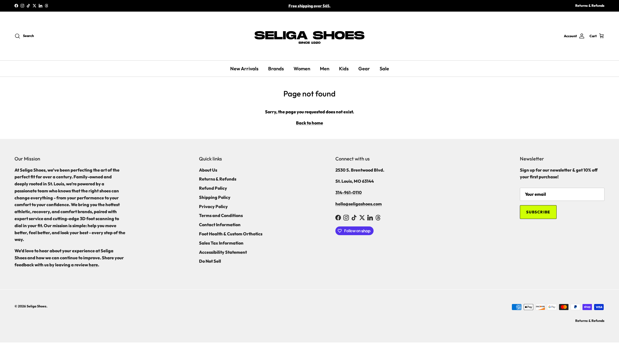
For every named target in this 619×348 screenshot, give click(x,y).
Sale (384, 68)
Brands (276, 68)
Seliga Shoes (36, 306)
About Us (208, 170)
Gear (364, 68)
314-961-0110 (348, 192)
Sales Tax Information (221, 243)
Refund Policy (213, 188)
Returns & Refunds (589, 5)
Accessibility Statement (223, 252)
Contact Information (220, 224)
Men (324, 68)
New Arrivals (244, 68)
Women (302, 68)
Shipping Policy (214, 197)
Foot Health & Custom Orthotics (230, 234)
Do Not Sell (210, 261)
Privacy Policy (213, 206)
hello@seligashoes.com (358, 204)
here (93, 265)
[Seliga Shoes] (309, 36)
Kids (344, 68)
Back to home (309, 123)
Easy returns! (309, 7)
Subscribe (538, 212)
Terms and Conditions (221, 215)
